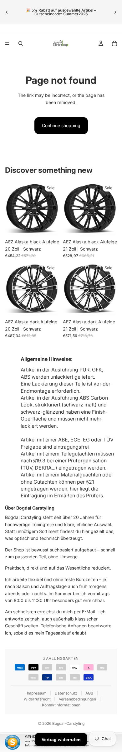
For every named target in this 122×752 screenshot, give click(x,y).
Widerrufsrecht (37, 699)
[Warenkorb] (114, 43)
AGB (89, 693)
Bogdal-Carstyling (68, 723)
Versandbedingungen (77, 699)
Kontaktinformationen (61, 705)
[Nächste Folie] (115, 12)
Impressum (37, 693)
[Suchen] (21, 43)
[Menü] (7, 43)
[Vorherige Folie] (7, 12)
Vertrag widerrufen (61, 739)
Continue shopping (61, 125)
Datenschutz (66, 693)
